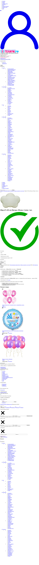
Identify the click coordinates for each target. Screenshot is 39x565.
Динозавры (10, 505)
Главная (3, 182)
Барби (9, 137)
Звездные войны (10, 523)
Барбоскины (10, 146)
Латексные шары (11, 81)
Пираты (9, 132)
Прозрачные (10, 178)
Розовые (9, 172)
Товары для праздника (11, 80)
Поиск (3, 400)
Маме (9, 109)
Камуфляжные (10, 177)
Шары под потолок (11, 82)
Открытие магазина (11, 94)
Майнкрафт (10, 122)
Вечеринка (10, 95)
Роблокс (9, 150)
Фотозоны (9, 76)
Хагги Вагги (10, 510)
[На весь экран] (1, 405)
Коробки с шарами (11, 84)
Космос (9, 121)
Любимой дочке (10, 113)
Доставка (3, 1)
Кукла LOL (10, 130)
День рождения (10, 473)
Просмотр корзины (3, 404)
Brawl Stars (10, 136)
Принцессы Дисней (11, 517)
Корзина (4, 402)
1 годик (9, 479)
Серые (9, 159)
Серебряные (10, 554)
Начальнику (10, 114)
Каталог (3, 443)
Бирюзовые (10, 155)
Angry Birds (10, 127)
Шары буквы (10, 83)
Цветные (9, 542)
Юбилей (9, 91)
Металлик (9, 174)
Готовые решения (11, 68)
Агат (9, 167)
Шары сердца (10, 79)
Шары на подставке (11, 70)
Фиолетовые (10, 179)
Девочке (9, 105)
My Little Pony (10, 118)
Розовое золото (10, 165)
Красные (9, 157)
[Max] (9, 59)
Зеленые (9, 163)
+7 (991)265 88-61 (3, 368)
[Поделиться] (2, 405)
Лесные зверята (10, 148)
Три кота (9, 143)
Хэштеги (9, 126)
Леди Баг (9, 140)
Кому (3, 480)
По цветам (4, 529)
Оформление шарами (11, 77)
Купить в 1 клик (5, 333)
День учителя (10, 102)
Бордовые (9, 162)
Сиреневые (10, 548)
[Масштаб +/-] (0, 405)
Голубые (9, 176)
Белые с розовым (11, 175)
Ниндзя (9, 149)
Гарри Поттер (10, 504)
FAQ (3, 5)
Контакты (3, 4)
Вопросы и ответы (5, 375)
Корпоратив (10, 99)
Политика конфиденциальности (7, 377)
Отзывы (3, 2)
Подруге (9, 110)
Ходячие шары (10, 74)
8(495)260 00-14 (2, 58)
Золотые (9, 170)
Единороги (10, 139)
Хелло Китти (10, 144)
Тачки (9, 151)
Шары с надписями (11, 455)
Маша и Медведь (11, 131)
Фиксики (9, 152)
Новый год (10, 90)
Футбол (9, 125)
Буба (9, 119)
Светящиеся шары (11, 85)
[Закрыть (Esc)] (3, 405)
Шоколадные (10, 160)
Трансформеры (10, 134)
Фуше (9, 535)
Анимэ (9, 128)
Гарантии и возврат (5, 6)
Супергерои (10, 142)
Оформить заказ (9, 404)
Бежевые (9, 154)
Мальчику (9, 106)
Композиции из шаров (11, 73)
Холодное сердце (11, 153)
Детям (9, 115)
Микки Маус (10, 141)
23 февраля (10, 96)
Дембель (9, 89)
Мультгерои (4, 492)
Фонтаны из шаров (11, 78)
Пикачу (9, 498)
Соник (9, 133)
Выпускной (10, 92)
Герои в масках (10, 138)
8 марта (9, 100)
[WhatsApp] (2, 59)
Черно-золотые (10, 173)
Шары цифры (10, 71)
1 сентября (9, 87)
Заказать (28, 425)
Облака (9, 449)
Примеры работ (4, 7)
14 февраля (10, 467)
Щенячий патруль (11, 511)
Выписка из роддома (11, 88)
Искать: (3, 401)
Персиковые (10, 171)
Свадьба (9, 474)
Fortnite (9, 145)
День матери (10, 93)
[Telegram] (6, 59)
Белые (9, 161)
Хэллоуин (9, 103)
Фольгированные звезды (12, 75)
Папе (9, 107)
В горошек (9, 169)
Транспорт (9, 124)
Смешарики (10, 123)
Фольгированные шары (12, 69)
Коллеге (9, 486)
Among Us (9, 117)
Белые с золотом (10, 168)
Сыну (9, 112)
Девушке (9, 108)
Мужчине (9, 111)
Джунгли (9, 120)
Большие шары (10, 72)
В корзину (2, 262)
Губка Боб (9, 147)
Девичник (9, 101)
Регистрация (4, 384)
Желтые (9, 156)
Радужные (9, 158)
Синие (9, 541)
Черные (9, 180)
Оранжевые (10, 164)
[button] (2, 66)
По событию (4, 86)
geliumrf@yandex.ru (3, 57)
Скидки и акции (5, 3)
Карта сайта (4, 379)
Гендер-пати (10, 97)
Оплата (3, 372)
